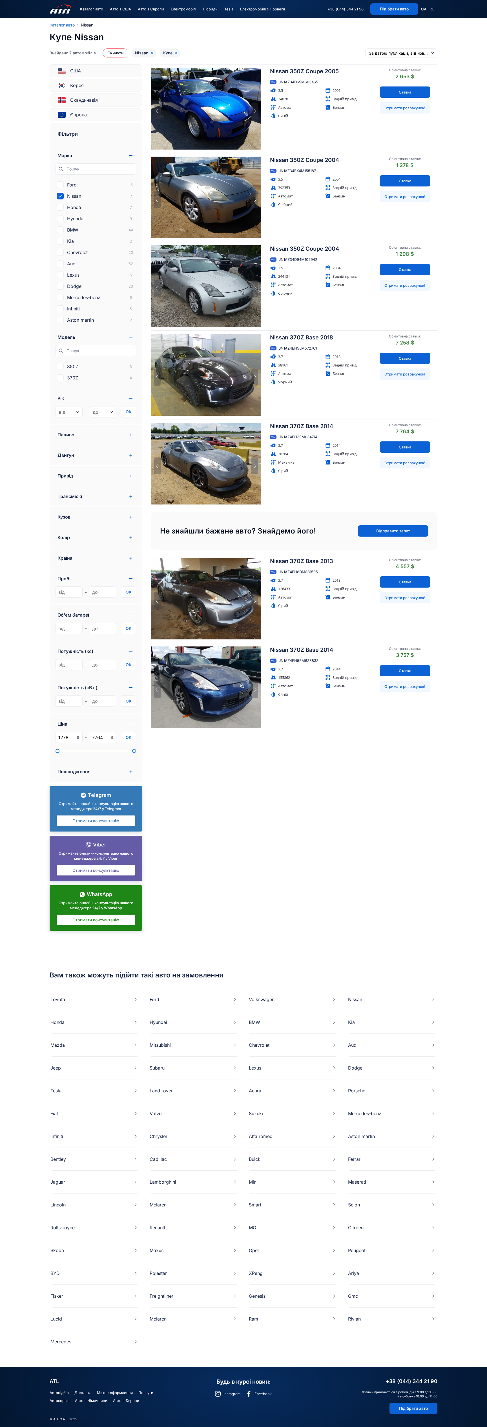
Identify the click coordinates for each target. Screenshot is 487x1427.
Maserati (357, 1182)
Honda (57, 1022)
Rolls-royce (62, 1227)
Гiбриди (210, 9)
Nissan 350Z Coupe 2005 (304, 71)
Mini (253, 1182)
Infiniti (56, 1136)
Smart (255, 1205)
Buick (254, 1159)
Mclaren (158, 1205)
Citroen (356, 1227)
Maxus (156, 1250)
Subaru (157, 1068)
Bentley (58, 1159)
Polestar (158, 1273)
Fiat (54, 1113)
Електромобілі (183, 9)
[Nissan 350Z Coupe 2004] (206, 197)
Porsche (356, 1090)
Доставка (82, 1392)
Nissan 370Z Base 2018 (301, 337)
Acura (255, 1090)
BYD (55, 1273)
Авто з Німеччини (91, 1400)
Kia (351, 1022)
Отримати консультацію (95, 820)
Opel (254, 1250)
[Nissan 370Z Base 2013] (206, 598)
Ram (253, 1319)
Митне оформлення (115, 1392)
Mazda (57, 1045)
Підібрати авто (413, 1408)
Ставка (405, 92)
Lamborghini (163, 1182)
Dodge (355, 1068)
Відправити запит (393, 530)
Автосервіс (59, 1400)
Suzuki (256, 1113)
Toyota (57, 999)
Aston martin (361, 1136)
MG (252, 1227)
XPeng (256, 1273)
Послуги (145, 1392)
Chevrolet (259, 1045)
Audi (353, 1045)
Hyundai (158, 1022)
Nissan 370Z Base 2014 (301, 426)
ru (432, 9)
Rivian (354, 1319)
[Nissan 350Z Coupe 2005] (206, 109)
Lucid (56, 1319)
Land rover (161, 1090)
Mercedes (60, 1341)
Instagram (231, 1394)
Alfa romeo (261, 1136)
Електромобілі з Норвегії (262, 9)
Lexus (255, 1068)
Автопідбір (59, 1392)
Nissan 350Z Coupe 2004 (304, 160)
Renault (157, 1227)
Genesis (257, 1296)
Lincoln (58, 1205)
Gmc (353, 1296)
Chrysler (158, 1136)
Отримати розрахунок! (404, 108)
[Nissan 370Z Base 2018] (206, 375)
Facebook (263, 1394)
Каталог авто (91, 9)
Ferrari (355, 1159)
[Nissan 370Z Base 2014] (206, 463)
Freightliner (161, 1296)
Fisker (56, 1296)
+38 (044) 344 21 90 (345, 9)
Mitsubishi (160, 1045)
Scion (354, 1205)
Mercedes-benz (364, 1113)
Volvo (156, 1113)
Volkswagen (262, 999)
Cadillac (158, 1159)
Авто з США (120, 9)
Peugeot (357, 1250)
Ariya (353, 1273)
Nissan (355, 999)
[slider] (57, 751)
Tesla (228, 9)
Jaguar (57, 1182)
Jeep (55, 1068)
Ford (154, 999)
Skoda (57, 1250)
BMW (254, 1022)
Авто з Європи (151, 9)
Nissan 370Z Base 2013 (301, 561)
